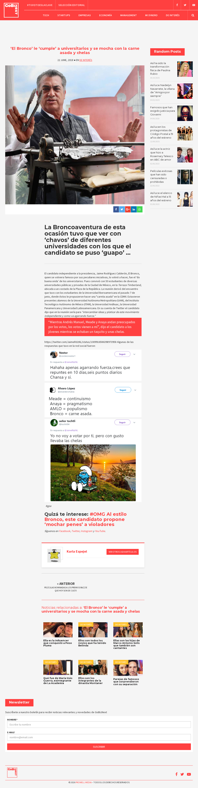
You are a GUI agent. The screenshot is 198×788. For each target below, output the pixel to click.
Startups (63, 15)
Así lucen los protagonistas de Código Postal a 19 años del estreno (161, 134)
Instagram (87, 531)
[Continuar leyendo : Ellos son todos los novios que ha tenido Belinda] (93, 629)
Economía (105, 15)
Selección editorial (71, 5)
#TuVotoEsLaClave (39, 5)
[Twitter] (185, 5)
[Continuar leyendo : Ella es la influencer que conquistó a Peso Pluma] (58, 629)
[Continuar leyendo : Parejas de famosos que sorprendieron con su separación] (128, 668)
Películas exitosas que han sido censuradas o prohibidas (161, 178)
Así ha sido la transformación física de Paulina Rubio (160, 70)
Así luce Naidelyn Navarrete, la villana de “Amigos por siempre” (162, 92)
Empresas (85, 15)
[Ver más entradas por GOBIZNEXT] (54, 555)
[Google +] (128, 209)
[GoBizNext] (11, 10)
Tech (46, 15)
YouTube (100, 531)
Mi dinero (151, 15)
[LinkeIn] (134, 209)
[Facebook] (177, 5)
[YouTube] (193, 5)
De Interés (173, 15)
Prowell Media (83, 782)
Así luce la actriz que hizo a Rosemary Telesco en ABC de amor (161, 156)
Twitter (75, 531)
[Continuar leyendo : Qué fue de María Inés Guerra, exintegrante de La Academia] (58, 667)
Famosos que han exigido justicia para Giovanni (162, 113)
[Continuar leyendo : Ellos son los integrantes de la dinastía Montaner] (93, 667)
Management (128, 15)
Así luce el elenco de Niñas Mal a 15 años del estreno (161, 198)
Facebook (64, 531)
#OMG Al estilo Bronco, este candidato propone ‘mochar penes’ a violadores (85, 519)
